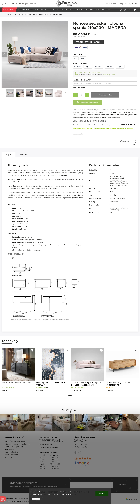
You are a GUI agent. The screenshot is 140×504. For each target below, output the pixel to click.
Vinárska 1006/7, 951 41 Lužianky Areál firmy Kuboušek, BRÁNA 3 (51, 441)
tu (75, 494)
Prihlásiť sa (122, 485)
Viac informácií (78, 134)
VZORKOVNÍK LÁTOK (88, 42)
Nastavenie (35, 498)
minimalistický (122, 208)
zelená (117, 184)
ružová (119, 182)
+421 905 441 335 (45, 444)
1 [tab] (70, 395)
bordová (119, 180)
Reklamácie (9, 449)
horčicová (113, 178)
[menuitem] (9, 9)
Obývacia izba (115, 170)
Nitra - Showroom (11, 455)
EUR (135, 4)
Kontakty (8, 457)
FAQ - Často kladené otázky (114, 4)
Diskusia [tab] (23, 155)
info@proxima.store (81, 447)
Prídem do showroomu (89, 102)
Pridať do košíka (105, 95)
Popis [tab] (8, 155)
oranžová (120, 178)
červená (113, 180)
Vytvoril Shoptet (133, 499)
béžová (116, 176)
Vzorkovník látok (11, 452)
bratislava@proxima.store (48, 447)
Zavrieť (131, 147)
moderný (113, 208)
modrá (112, 184)
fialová (124, 182)
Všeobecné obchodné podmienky (17, 444)
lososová (113, 182)
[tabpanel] (18, 371)
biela (111, 176)
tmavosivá (113, 185)
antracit (120, 185)
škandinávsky (114, 210)
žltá (121, 176)
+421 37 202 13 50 (80, 444)
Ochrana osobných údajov (14, 447)
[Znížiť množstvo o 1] (75, 95)
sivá (127, 184)
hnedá (123, 184)
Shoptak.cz (27, 501)
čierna (126, 185)
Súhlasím (101, 493)
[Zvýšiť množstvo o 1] (87, 95)
